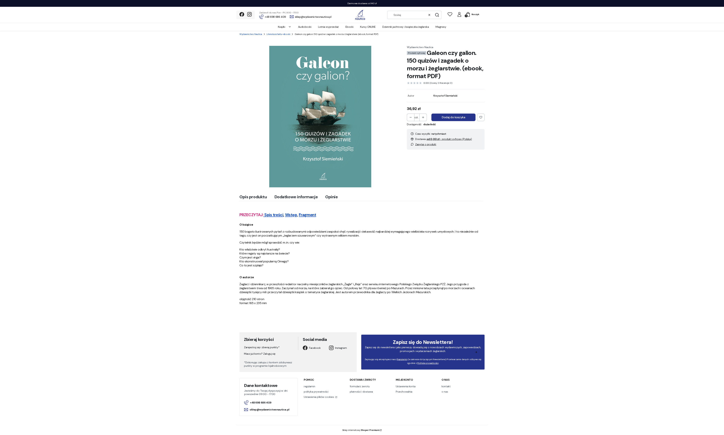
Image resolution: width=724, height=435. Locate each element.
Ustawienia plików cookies (319, 397)
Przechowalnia (404, 391)
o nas (445, 391)
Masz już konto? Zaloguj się (259, 353)
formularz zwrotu (360, 386)
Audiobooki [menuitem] (304, 26)
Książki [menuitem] (281, 26)
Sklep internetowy (360, 430)
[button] (437, 15)
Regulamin (402, 359)
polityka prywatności (316, 391)
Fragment (307, 214)
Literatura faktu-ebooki (278, 34)
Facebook (315, 348)
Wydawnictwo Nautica (250, 34)
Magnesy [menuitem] (441, 26)
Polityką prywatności (428, 363)
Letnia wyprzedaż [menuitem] (328, 26)
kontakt (446, 386)
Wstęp (291, 214)
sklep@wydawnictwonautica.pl (269, 409)
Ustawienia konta (406, 386)
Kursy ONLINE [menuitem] (368, 26)
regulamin (309, 386)
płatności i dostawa (361, 391)
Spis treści (273, 214)
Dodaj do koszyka (453, 117)
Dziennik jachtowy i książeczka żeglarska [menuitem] (405, 26)
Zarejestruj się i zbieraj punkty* (261, 347)
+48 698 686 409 (261, 402)
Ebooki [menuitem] (349, 26)
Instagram (341, 348)
